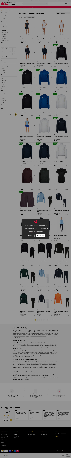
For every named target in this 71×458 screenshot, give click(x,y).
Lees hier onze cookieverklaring (36, 232)
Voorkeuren (30, 235)
